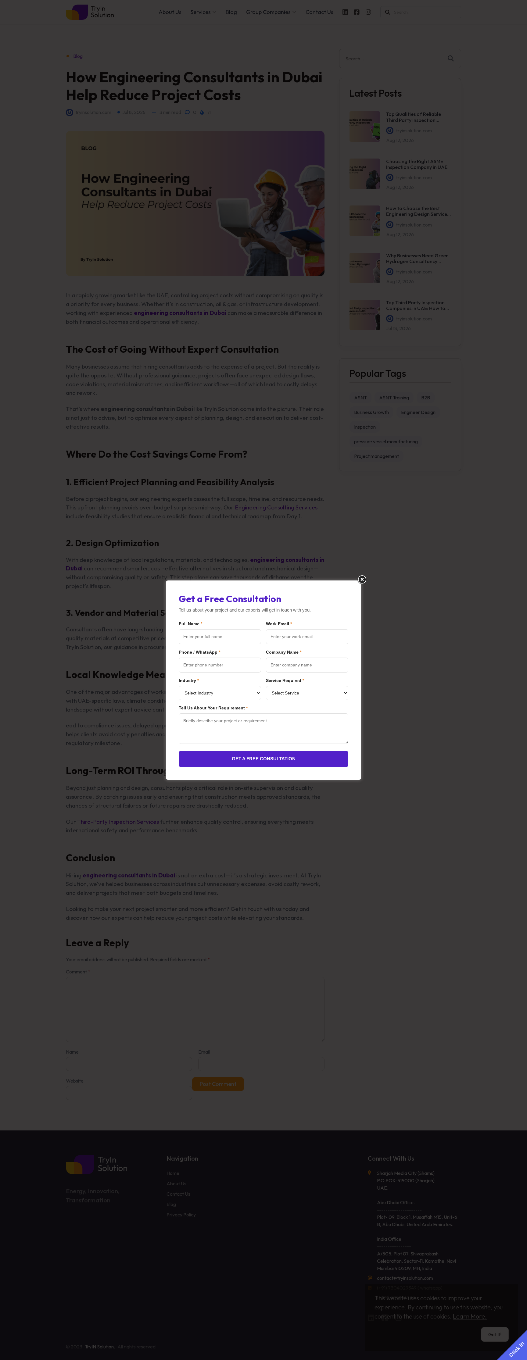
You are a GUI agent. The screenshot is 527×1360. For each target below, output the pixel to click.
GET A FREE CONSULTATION (264, 758)
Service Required (285, 680)
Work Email (279, 623)
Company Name (283, 652)
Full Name (190, 623)
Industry (189, 680)
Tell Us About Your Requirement (213, 707)
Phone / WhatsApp (199, 652)
